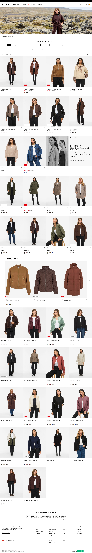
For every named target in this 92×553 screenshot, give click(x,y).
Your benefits (37, 529)
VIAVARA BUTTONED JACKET (76, 89)
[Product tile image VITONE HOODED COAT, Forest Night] (11, 442)
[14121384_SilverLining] (6, 133)
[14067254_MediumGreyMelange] (72, 213)
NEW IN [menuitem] (14, 4)
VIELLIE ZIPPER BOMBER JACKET (54, 340)
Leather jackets (71, 45)
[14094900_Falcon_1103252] (74, 132)
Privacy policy (79, 529)
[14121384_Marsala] (3, 133)
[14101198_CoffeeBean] (6, 173)
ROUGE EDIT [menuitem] (39, 4)
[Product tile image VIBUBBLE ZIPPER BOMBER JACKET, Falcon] (11, 111)
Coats (22, 45)
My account (37, 533)
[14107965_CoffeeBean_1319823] (2, 93)
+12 (54, 424)
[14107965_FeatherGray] (3, 93)
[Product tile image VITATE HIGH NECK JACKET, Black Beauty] (11, 362)
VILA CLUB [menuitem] (33, 4)
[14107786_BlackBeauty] (26, 384)
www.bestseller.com (21, 551)
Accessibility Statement (53, 538)
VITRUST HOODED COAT (29, 89)
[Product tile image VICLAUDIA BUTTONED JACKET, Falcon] (34, 362)
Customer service (52, 529)
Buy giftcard (51, 540)
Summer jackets (42, 49)
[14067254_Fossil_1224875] (71, 213)
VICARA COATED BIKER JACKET (30, 340)
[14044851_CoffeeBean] (28, 344)
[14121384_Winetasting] (5, 133)
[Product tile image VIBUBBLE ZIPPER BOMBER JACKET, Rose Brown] (80, 402)
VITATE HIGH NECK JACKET (39, 300)
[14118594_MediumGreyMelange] (3, 344)
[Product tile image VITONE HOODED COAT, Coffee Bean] (11, 71)
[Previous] (1, 71)
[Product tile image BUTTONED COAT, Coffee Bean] (80, 111)
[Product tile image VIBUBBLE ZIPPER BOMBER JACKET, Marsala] (57, 362)
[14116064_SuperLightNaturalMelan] (72, 252)
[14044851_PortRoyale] (25, 344)
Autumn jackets (51, 49)
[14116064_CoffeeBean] (71, 252)
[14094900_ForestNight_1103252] (75, 132)
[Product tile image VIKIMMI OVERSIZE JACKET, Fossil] (80, 191)
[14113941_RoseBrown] (71, 424)
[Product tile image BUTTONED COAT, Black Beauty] (57, 442)
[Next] (21, 71)
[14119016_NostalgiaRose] (52, 344)
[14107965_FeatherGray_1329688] (5, 93)
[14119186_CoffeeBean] (2, 504)
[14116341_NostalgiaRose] (35, 304)
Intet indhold (49, 136)
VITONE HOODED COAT (6, 89)
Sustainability (65, 535)
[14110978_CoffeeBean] (25, 253)
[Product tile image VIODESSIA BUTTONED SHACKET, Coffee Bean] (34, 482)
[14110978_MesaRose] (26, 253)
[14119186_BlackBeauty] (3, 504)
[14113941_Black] (48, 424)
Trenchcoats (54, 45)
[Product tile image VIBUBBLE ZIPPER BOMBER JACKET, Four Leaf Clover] (57, 231)
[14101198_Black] (5, 173)
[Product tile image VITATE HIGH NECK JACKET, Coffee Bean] (46, 279)
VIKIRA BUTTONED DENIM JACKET (31, 169)
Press (64, 533)
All (9, 45)
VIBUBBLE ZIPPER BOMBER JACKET (54, 89)
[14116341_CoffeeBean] (34, 304)
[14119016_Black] (51, 344)
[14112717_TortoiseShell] (25, 93)
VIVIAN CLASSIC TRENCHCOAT (7, 420)
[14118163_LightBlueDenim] (26, 172)
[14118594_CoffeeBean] (2, 344)
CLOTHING (4, 36)
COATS (39, 515)
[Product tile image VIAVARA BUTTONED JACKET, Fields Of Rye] (80, 71)
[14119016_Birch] (49, 344)
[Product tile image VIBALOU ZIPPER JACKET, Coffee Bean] (80, 231)
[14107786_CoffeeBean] (28, 384)
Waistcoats (80, 45)
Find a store (65, 531)
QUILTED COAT (27, 249)
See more (64, 519)
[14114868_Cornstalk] (3, 424)
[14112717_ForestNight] (26, 93)
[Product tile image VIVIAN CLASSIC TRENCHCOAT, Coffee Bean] (11, 402)
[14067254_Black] (75, 213)
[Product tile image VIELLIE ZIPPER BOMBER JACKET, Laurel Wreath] (57, 322)
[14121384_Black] (48, 133)
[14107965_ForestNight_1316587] (2, 464)
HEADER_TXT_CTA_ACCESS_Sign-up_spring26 (78, 137)
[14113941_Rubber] (48, 93)
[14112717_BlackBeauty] (28, 93)
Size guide (51, 535)
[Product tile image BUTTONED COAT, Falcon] (57, 191)
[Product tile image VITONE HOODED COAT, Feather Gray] (80, 362)
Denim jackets (62, 45)
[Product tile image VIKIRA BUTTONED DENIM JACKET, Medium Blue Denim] (34, 151)
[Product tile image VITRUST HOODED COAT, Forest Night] (34, 191)
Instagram (65, 538)
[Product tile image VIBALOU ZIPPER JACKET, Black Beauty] (80, 322)
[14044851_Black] (26, 344)
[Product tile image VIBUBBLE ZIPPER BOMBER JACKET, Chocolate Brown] (34, 111)
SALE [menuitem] (29, 4)
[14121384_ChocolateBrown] (25, 133)
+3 (30, 252)
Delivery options (52, 533)
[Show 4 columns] (87, 54)
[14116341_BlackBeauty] (37, 304)
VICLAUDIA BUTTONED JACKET (30, 380)
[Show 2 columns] (89, 54)
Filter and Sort (7, 54)
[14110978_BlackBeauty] (29, 253)
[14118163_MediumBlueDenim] (25, 172)
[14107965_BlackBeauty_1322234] (6, 93)
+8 (7, 133)
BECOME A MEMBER (5, 532)
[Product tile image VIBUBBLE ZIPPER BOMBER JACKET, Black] (57, 111)
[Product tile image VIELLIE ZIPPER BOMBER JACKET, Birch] (34, 402)
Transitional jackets (31, 49)
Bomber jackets (45, 45)
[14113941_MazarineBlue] (51, 93)
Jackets (28, 45)
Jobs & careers (79, 531)
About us (64, 529)
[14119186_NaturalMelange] (5, 504)
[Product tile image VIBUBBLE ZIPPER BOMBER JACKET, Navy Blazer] (34, 442)
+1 (7, 93)
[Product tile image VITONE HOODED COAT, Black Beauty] (11, 231)
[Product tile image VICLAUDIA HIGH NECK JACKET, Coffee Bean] (11, 482)
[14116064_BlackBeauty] (74, 252)
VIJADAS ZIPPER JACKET (6, 340)
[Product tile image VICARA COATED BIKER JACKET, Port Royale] (34, 322)
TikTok (64, 540)
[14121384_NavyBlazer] (25, 464)
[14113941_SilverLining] (49, 93)
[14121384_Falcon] (2, 133)
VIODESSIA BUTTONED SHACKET (31, 500)
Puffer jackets (36, 45)
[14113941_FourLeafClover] (52, 93)
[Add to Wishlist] (22, 88)
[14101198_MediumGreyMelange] (3, 173)
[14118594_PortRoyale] (5, 344)
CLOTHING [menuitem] (19, 4)
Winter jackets (61, 49)
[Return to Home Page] (6, 4)
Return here (51, 531)
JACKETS (44, 515)
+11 (54, 93)
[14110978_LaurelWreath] (28, 253)
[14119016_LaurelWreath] (48, 344)
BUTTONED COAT (74, 129)
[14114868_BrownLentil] (5, 424)
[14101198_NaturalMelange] (2, 173)
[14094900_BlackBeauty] (72, 132)
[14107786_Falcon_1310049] (25, 384)
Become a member (39, 531)
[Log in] (81, 5)
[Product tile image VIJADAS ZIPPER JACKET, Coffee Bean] (11, 322)
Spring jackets (16, 45)
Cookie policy (79, 533)
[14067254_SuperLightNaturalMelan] (74, 213)
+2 (53, 344)
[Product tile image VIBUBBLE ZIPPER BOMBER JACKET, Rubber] (57, 71)
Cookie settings (80, 535)
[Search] (83, 5)
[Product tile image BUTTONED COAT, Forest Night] (11, 191)
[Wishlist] (86, 5)
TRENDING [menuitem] (24, 4)
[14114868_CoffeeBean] (2, 424)
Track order (37, 535)
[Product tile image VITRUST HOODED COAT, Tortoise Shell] (34, 71)
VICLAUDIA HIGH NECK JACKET (7, 500)
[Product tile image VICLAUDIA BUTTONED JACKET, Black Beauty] (80, 442)
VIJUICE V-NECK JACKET (6, 169)
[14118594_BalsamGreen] (6, 344)
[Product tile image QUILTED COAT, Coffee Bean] (34, 231)
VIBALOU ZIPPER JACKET (75, 249)
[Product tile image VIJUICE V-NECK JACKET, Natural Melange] (11, 151)
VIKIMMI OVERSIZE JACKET (76, 209)
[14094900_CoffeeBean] (71, 132)
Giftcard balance (52, 542)
